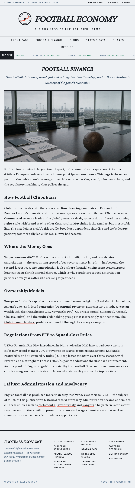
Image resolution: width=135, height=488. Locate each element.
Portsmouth (46, 405)
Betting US (116, 458)
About (126, 2)
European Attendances (62, 447)
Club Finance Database (19, 322)
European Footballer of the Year (62, 464)
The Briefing (96, 2)
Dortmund (63, 306)
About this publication (116, 482)
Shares (113, 2)
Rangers (88, 405)
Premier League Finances (63, 455)
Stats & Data (96, 40)
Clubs (74, 40)
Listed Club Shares (88, 455)
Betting (67, 47)
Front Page (19, 40)
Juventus (78, 306)
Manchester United (99, 306)
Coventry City (66, 405)
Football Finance (49, 40)
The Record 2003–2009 (88, 463)
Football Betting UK (116, 447)
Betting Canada (118, 454)
